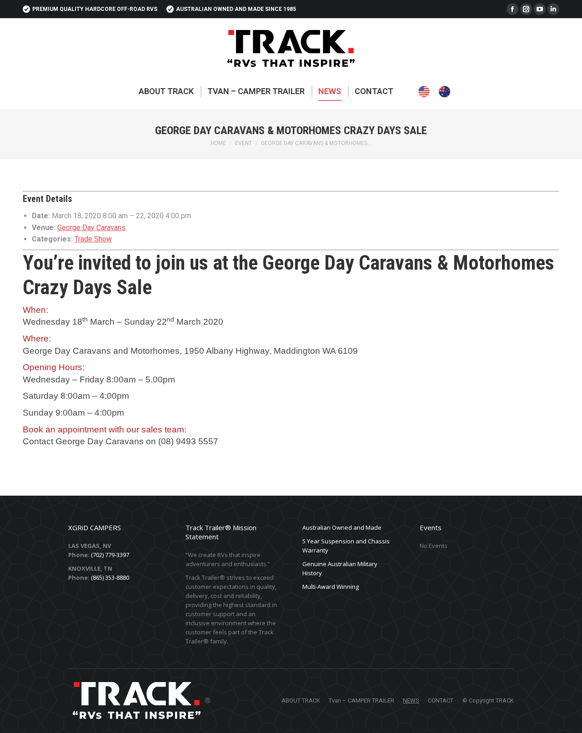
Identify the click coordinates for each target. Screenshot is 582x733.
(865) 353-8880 (110, 577)
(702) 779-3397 (110, 555)
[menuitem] (166, 91)
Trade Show (93, 239)
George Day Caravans (91, 227)
